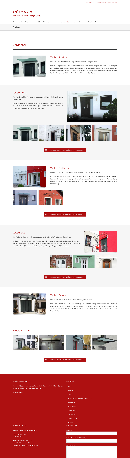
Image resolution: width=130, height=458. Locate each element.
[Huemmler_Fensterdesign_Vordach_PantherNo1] (29, 167)
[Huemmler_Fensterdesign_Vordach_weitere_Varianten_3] (51, 336)
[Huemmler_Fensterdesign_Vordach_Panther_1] (51, 191)
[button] (95, 22)
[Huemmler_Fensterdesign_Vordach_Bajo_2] (84, 256)
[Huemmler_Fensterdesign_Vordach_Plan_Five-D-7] (25, 126)
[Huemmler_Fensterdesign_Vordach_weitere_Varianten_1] (104, 336)
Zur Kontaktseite (18, 392)
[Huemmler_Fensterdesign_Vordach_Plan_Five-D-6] (51, 126)
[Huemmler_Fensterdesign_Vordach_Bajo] (100, 232)
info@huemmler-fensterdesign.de (109, 2)
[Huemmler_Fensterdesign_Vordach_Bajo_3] (61, 256)
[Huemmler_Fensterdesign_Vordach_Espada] (29, 294)
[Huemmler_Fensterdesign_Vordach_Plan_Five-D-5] (78, 126)
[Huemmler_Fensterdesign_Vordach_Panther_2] (25, 191)
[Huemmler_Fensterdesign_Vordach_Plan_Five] (29, 56)
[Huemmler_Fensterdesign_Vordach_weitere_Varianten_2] (78, 336)
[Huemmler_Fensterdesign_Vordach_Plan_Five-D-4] (104, 126)
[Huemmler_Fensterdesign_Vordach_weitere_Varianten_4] (25, 336)
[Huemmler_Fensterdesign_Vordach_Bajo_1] (106, 256)
